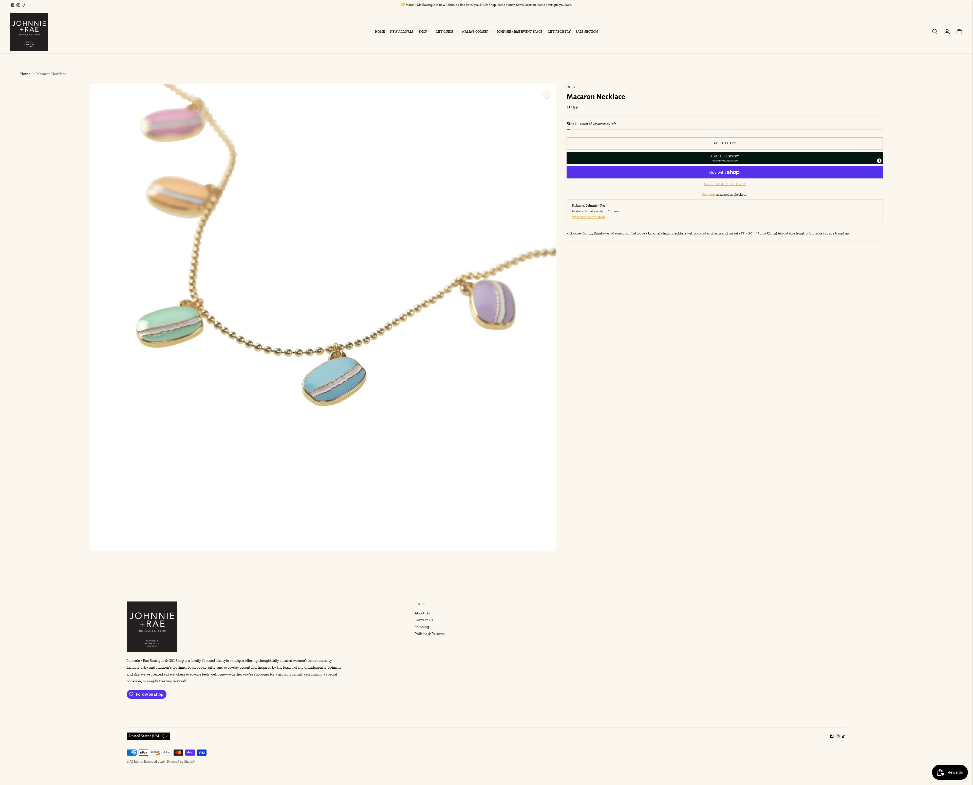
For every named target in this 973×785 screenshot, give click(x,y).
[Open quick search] (935, 31)
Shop (423, 31)
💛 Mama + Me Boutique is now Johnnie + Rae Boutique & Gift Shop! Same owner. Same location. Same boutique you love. (486, 5)
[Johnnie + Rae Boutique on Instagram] (18, 5)
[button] (725, 158)
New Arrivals (402, 31)
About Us (422, 613)
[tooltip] (879, 160)
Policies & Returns (430, 633)
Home (380, 31)
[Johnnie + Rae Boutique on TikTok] (24, 5)
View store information (588, 216)
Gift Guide (444, 31)
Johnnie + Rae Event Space (519, 31)
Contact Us (424, 620)
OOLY (571, 87)
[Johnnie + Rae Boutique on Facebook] (12, 5)
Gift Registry (559, 31)
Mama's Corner (475, 31)
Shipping (708, 194)
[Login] (947, 31)
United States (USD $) (146, 736)
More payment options (725, 184)
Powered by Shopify (181, 761)
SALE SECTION (587, 31)
